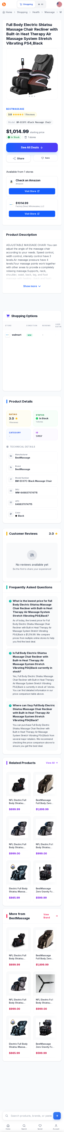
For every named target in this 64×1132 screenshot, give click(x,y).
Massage (50, 12)
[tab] (26, 4)
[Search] (6, 1115)
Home (9, 12)
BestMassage (15, 109)
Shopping (22, 12)
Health (36, 12)
